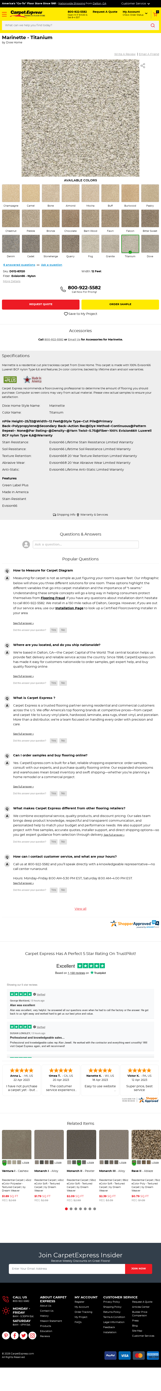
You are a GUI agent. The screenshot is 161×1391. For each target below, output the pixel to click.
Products (45, 1326)
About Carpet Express (53, 1299)
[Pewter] (47, 1162)
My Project (81, 1317)
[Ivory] (14, 1162)
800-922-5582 (53, 339)
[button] (4, 14)
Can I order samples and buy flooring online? (50, 755)
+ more (25, 1162)
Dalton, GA (99, 3)
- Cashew (15, 1171)
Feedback (109, 1327)
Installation (109, 1332)
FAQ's (78, 1322)
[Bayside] (139, 1162)
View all (80, 908)
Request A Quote (142, 1302)
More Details (11, 281)
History (44, 1316)
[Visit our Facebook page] (15, 1335)
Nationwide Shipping (71, 3)
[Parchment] (19, 1162)
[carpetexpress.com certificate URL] (140, 1099)
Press (135, 1320)
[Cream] (9, 1162)
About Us (45, 1306)
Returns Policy (112, 1312)
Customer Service (120, 1297)
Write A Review (124, 54)
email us (74, 339)
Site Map (137, 1331)
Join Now (138, 1268)
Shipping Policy (112, 1307)
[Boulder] (144, 1162)
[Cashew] (4, 1162)
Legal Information (113, 1322)
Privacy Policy (111, 1302)
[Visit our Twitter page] (23, 1335)
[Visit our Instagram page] (32, 1335)
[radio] (11, 196)
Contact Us (46, 1311)
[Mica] (42, 1162)
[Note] (37, 1162)
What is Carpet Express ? (34, 698)
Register (79, 1302)
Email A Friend (149, 54)
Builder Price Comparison (139, 1314)
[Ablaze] (134, 1162)
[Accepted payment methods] (131, 1355)
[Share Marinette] (143, 65)
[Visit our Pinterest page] (6, 1335)
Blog (135, 1326)
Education (46, 1331)
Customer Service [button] (134, 3)
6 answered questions (19, 265)
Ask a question (51, 265)
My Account (86, 1297)
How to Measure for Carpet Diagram (43, 570)
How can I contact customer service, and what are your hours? (65, 856)
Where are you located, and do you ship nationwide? (56, 645)
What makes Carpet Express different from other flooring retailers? (69, 808)
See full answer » (23, 623)
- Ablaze (142, 1171)
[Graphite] (51, 1162)
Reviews (45, 1336)
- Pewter (81, 1171)
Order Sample (120, 304)
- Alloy (46, 1171)
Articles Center (141, 1307)
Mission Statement (51, 1321)
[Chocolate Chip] (149, 1162)
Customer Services (143, 1336)
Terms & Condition (114, 1317)
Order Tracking (83, 1312)
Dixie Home (14, 42)
